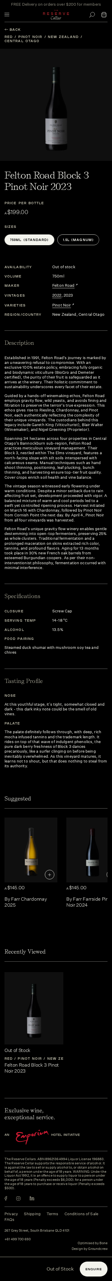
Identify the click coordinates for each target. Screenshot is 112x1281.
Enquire (93, 1269)
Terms (53, 1213)
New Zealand (63, 37)
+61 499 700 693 (17, 1239)
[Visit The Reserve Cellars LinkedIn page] (32, 1198)
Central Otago (21, 41)
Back (15, 29)
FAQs (9, 1219)
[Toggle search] (92, 15)
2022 (57, 295)
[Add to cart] (49, 874)
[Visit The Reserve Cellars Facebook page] (5, 1198)
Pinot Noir (30, 37)
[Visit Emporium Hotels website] (52, 1137)
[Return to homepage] (56, 14)
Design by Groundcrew (90, 1249)
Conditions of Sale (81, 1213)
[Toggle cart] (104, 15)
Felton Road (63, 285)
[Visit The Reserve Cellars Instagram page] (18, 1198)
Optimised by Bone (93, 1243)
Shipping (32, 1213)
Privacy (11, 1213)
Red (8, 37)
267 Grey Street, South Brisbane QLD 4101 (36, 1231)
